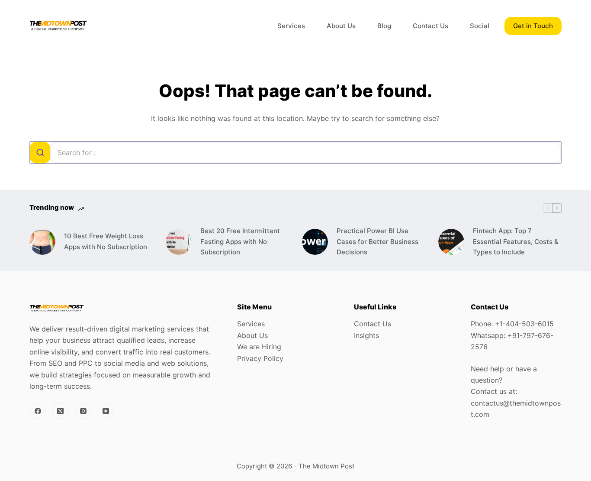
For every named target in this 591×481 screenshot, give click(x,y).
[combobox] (295, 152)
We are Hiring (259, 346)
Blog (384, 26)
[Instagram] (83, 411)
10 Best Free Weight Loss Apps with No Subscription (105, 241)
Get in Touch (533, 26)
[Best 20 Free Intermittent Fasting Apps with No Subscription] (179, 242)
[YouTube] (106, 411)
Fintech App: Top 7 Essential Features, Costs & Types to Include (516, 242)
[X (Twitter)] (60, 411)
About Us (341, 26)
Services (291, 26)
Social (479, 26)
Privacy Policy (260, 358)
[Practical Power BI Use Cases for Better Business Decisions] (315, 242)
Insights (366, 335)
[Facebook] (37, 411)
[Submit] (40, 152)
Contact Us (430, 26)
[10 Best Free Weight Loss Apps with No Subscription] (42, 242)
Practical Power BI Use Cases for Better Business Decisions (377, 242)
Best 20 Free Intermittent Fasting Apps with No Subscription (240, 242)
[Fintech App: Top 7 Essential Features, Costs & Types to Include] (451, 242)
